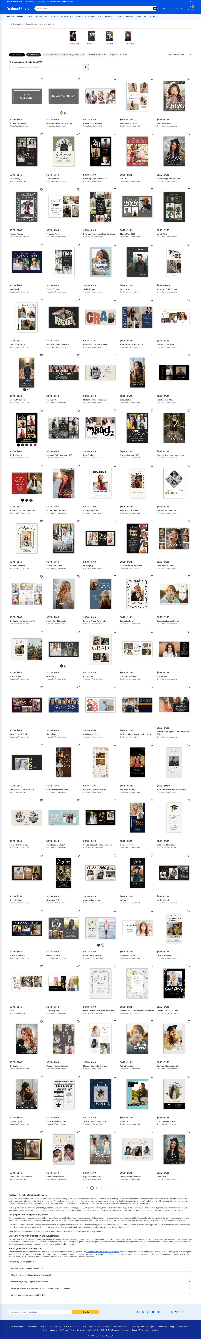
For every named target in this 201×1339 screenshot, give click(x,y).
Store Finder (30, 1)
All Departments (17, 1327)
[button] (27, 79)
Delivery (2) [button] (32, 55)
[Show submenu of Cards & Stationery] (48, 16)
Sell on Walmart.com (72, 1327)
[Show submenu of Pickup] (23, 16)
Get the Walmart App (166, 1327)
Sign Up (86, 1312)
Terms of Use (182, 1327)
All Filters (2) (18, 55)
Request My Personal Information (145, 1330)
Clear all (123, 54)
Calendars (128, 16)
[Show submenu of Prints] (31, 16)
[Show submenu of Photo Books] (94, 16)
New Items (10, 16)
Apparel (107, 16)
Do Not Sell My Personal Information (115, 1330)
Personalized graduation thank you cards (102, 1252)
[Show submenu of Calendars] (132, 16)
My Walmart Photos (53, 1)
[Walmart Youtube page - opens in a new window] (153, 1312)
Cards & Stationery (41, 16)
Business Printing (141, 16)
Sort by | (172, 54)
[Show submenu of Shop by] (156, 16)
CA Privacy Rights (67, 1330)
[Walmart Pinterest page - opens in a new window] (148, 1312)
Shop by (152, 16)
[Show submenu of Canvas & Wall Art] (72, 16)
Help (163, 8)
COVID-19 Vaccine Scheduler (100, 1327)
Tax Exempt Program (147, 1327)
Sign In (191, 1)
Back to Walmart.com (14, 1)
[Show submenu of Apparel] (111, 16)
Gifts (99, 16)
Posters (53, 16)
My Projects (41, 1)
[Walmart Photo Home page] (18, 8)
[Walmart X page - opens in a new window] (143, 1312)
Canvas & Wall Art (66, 16)
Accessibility (134, 1327)
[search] (86, 67)
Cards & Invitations (16, 24)
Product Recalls (120, 1327)
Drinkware (117, 16)
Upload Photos (67, 1)
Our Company (55, 1327)
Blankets (78, 16)
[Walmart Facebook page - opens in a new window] (138, 1312)
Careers (44, 1327)
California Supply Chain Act (87, 1330)
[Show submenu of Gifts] (102, 16)
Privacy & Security (50, 1330)
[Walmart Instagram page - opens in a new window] (158, 1312)
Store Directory (33, 1327)
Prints (29, 16)
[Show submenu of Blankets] (82, 16)
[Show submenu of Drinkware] (122, 16)
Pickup (19, 16)
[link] (73, 38)
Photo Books (89, 16)
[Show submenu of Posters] (57, 16)
